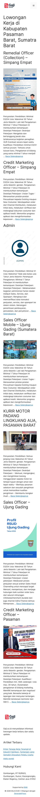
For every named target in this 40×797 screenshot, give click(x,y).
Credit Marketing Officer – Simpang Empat (19, 167)
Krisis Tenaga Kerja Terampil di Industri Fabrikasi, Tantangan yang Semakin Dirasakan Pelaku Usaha (18, 752)
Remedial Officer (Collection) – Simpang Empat (18, 58)
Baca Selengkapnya (14, 156)
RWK (26, 787)
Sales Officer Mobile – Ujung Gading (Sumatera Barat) (19, 327)
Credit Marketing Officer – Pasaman (18, 614)
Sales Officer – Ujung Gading (16, 504)
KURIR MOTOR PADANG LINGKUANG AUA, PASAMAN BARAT (20, 418)
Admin (9, 225)
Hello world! (8, 759)
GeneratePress (20, 793)
